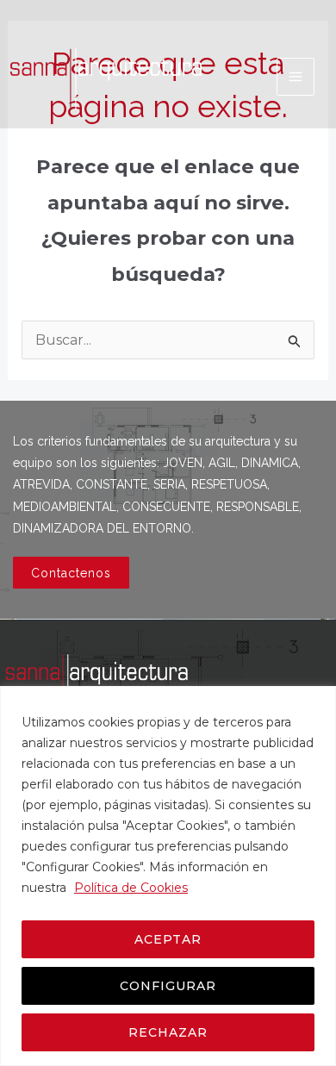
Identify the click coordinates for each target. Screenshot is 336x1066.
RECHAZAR (168, 1032)
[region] (168, 876)
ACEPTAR (168, 939)
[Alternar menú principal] (295, 77)
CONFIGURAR (168, 986)
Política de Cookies (131, 887)
